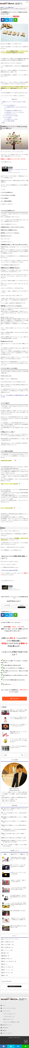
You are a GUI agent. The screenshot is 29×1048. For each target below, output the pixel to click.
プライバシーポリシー (7, 1033)
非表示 (15, 99)
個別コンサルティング (8, 1019)
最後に (3, 122)
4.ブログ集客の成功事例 (8, 120)
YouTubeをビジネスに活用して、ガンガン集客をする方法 (15, 822)
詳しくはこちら (14, 698)
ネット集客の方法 (9, 7)
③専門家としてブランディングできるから (14, 112)
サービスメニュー (6, 1011)
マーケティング (6, 950)
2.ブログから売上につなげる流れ (10, 115)
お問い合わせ (5, 1027)
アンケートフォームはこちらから (9, 570)
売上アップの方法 (7, 967)
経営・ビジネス (6, 972)
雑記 (4, 975)
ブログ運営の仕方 (7, 947)
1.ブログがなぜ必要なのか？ (9, 105)
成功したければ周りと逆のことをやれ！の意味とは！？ (14, 834)
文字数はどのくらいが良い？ (11, 119)
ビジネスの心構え (7, 944)
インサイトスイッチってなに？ (9, 1008)
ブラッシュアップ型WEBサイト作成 (11, 1022)
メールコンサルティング (8, 1016)
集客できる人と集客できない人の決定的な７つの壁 (14, 837)
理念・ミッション (7, 969)
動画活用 (5, 955)
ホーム (3, 1005)
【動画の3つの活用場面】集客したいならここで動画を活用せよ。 (15, 817)
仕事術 (4, 953)
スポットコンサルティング (9, 1013)
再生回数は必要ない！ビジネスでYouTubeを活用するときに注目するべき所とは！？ (15, 830)
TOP (3, 7)
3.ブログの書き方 (7, 117)
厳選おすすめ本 (6, 958)
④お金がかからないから (10, 114)
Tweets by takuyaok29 (6, 981)
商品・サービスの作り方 (8, 961)
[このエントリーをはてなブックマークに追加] (18, 1046)
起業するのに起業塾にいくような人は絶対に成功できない (15, 826)
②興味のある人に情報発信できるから (13, 110)
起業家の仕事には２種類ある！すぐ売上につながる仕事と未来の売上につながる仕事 (15, 841)
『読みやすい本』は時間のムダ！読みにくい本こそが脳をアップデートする (15, 809)
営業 (4, 964)
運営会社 (4, 1030)
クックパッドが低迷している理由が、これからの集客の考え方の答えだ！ (15, 845)
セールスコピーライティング (9, 939)
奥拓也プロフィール (6, 1024)
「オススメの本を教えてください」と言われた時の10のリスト (15, 813)
